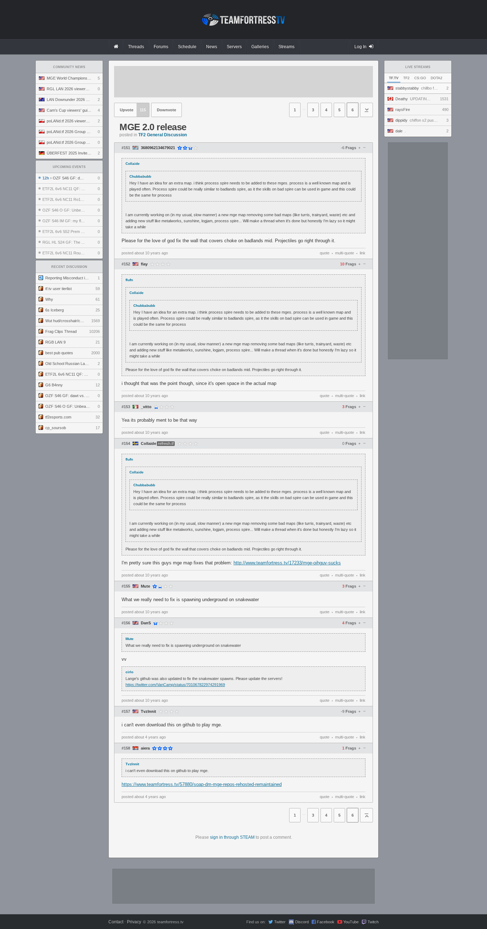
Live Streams (417, 67)
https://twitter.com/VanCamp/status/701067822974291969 (175, 684)
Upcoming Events (69, 167)
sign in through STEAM (232, 837)
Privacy (134, 921)
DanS (146, 623)
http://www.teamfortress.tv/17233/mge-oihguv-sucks (287, 562)
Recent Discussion (69, 267)
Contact (115, 921)
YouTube (351, 922)
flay (144, 264)
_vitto (146, 407)
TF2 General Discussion (162, 134)
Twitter (280, 922)
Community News (69, 67)
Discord (302, 922)
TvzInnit (148, 712)
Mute (145, 586)
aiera (145, 748)
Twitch (373, 922)
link (362, 253)
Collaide (148, 444)
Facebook (325, 922)
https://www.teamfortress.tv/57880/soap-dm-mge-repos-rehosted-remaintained (202, 784)
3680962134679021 (158, 148)
